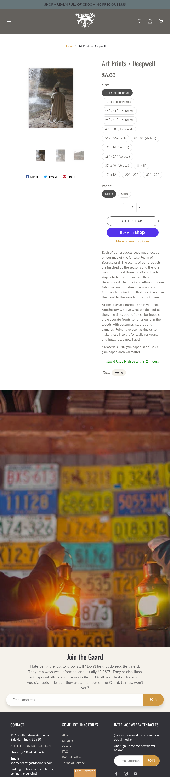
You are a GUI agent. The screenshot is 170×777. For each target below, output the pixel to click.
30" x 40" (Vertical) (117, 165)
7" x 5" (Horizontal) (117, 92)
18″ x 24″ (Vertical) (117, 156)
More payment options (132, 241)
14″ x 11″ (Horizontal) (119, 111)
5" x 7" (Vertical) (115, 138)
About (66, 735)
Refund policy (71, 757)
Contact (67, 746)
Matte (109, 193)
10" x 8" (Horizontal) (118, 102)
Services (68, 740)
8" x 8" (141, 165)
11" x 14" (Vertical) (117, 147)
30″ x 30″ (152, 174)
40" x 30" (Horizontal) (119, 129)
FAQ (65, 751)
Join (154, 699)
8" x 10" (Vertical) (145, 138)
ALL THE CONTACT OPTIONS (31, 746)
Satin (124, 193)
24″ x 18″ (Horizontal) (119, 120)
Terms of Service (73, 763)
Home (69, 46)
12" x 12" (111, 174)
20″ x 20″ (131, 174)
